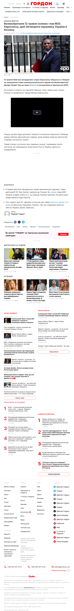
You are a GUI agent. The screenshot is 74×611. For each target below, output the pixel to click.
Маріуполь (41, 510)
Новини (7, 7)
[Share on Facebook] (15, 222)
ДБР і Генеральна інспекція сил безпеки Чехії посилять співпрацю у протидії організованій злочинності (18, 344)
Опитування (25, 524)
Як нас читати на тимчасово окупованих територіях (10, 553)
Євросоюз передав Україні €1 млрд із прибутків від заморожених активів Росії (13, 265)
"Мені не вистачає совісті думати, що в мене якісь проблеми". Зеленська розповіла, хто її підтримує (22, 439)
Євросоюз (33, 226)
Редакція (7, 538)
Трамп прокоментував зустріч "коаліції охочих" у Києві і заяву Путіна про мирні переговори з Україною (58, 265)
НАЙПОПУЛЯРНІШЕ (46, 414)
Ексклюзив (25, 512)
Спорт (6, 502)
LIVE (22, 508)
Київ (38, 487)
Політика (39, 269)
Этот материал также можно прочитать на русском (41, 33)
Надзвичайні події (10, 518)
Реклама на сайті (10, 542)
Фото (22, 516)
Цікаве (6, 525)
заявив (53, 192)
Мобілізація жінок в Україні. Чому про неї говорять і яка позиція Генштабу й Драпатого (19, 376)
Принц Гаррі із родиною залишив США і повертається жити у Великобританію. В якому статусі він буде (36, 296)
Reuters (33, 85)
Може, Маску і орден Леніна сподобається (22, 335)
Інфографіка (8, 522)
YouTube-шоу (25, 527)
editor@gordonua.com (62, 567)
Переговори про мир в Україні (33, 11)
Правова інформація (11, 546)
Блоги (52, 7)
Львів (39, 490)
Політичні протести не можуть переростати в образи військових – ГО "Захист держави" (20, 393)
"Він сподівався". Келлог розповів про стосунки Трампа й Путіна (17, 328)
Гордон (6, 17)
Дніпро (39, 506)
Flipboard (60, 523)
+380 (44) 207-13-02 (38, 567)
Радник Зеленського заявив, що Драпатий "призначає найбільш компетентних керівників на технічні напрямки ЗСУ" (55, 421)
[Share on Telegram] (23, 222)
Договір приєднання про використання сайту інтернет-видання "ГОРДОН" (28, 558)
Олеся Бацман (62, 515)
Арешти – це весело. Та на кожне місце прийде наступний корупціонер (53, 330)
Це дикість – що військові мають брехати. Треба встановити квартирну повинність (52, 338)
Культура (7, 506)
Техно (6, 510)
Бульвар (60, 7)
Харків (39, 502)
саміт (18, 226)
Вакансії (7, 534)
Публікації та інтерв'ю (21, 7)
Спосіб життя (15, 17)
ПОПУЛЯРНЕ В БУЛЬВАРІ (14, 402)
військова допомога (44, 226)
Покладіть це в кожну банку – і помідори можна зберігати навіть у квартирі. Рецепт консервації (20, 429)
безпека (25, 226)
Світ (5, 498)
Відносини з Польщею (55, 11)
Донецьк (40, 498)
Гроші (14, 271)
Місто (39, 483)
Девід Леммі (56, 226)
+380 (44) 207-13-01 (14, 567)
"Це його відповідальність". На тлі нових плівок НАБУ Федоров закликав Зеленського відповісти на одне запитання (56, 433)
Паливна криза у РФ (12, 11)
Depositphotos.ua (29, 587)
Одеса (39, 494)
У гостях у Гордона (40, 7)
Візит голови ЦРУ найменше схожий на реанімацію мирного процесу (53, 315)
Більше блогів (54, 352)
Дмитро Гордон (63, 487)
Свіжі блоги (44, 310)
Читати (63, 234)
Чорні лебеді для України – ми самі (54, 346)
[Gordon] (41, 3)
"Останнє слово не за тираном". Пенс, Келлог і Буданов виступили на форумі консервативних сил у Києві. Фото (55, 465)
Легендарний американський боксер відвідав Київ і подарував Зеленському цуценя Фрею (55, 444)
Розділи (23, 483)
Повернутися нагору (58, 570)
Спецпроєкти (25, 531)
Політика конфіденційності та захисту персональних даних (28, 548)
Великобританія (9, 226)
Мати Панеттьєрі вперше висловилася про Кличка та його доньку (59, 294)
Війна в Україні (62, 271)
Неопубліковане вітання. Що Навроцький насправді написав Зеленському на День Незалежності (19, 352)
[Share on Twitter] (19, 222)
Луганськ (40, 514)
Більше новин (20, 398)
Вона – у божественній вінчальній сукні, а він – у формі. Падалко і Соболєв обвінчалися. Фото (20, 409)
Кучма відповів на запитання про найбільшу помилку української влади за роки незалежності (55, 454)
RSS (58, 527)
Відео (23, 520)
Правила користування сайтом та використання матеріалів (28, 540)
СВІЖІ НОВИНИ (10, 313)
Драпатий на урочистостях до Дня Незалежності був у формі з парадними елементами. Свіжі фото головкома (20, 449)
